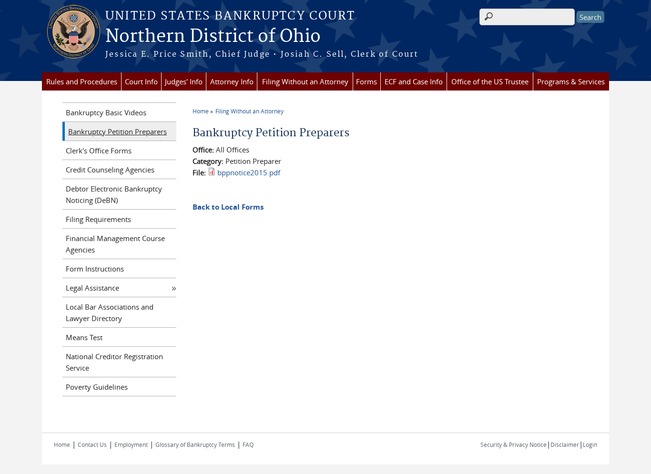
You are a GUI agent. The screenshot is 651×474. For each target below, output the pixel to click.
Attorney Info (232, 81)
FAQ (248, 444)
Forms (366, 81)
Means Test (84, 337)
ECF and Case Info (414, 81)
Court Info (141, 81)
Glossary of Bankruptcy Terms (195, 444)
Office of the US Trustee (490, 81)
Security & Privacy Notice (513, 444)
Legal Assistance (92, 287)
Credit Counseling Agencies (110, 169)
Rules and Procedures (81, 81)
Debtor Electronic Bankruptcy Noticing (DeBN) (114, 194)
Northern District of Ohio (213, 37)
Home (201, 111)
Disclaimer (564, 444)
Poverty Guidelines (97, 387)
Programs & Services (571, 81)
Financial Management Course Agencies (115, 243)
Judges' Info (184, 81)
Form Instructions (95, 268)
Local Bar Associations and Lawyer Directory (109, 312)
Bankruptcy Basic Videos (106, 112)
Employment (131, 444)
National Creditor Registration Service (114, 362)
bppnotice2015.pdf (248, 172)
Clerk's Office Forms (99, 150)
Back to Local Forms (228, 207)
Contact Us (92, 444)
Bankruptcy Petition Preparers (117, 131)
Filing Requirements (98, 219)
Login (590, 444)
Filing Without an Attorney (305, 81)
